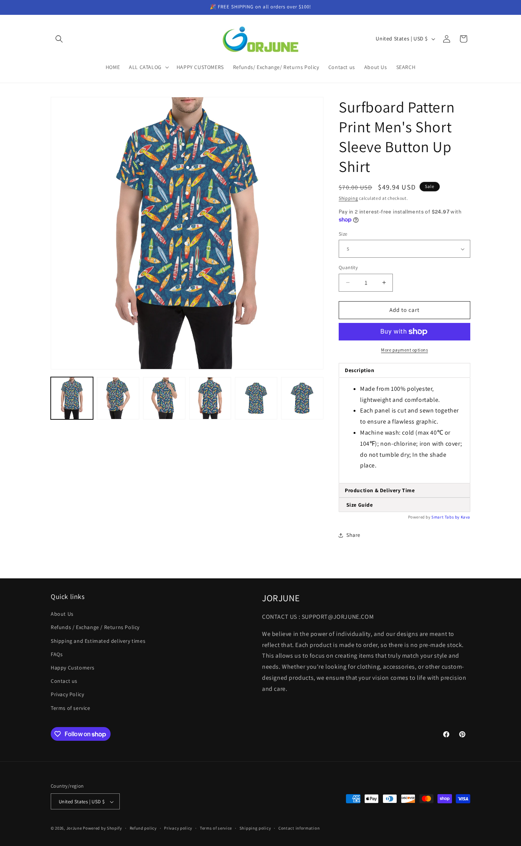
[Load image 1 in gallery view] (72, 398)
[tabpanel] (404, 430)
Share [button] (353, 534)
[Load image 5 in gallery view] (256, 398)
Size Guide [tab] (359, 504)
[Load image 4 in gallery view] (210, 398)
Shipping (348, 198)
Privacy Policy (67, 694)
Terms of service (70, 708)
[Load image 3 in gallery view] (164, 398)
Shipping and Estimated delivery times (98, 640)
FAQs (57, 654)
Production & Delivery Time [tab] (380, 490)
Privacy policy (178, 828)
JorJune (74, 828)
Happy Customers (73, 667)
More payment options (404, 350)
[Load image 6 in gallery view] (302, 398)
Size (343, 234)
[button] (59, 39)
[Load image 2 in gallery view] (118, 398)
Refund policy (143, 828)
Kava (465, 517)
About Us (62, 614)
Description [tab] (360, 370)
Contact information (299, 828)
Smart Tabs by (445, 517)
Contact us (64, 681)
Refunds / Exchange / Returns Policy (95, 627)
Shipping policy (255, 828)
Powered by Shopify (102, 828)
